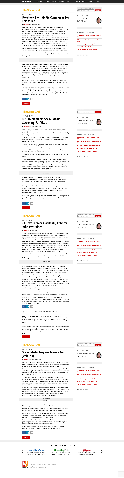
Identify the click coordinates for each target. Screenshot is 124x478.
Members (61, 1)
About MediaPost (34, 462)
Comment (26, 103)
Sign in (78, 1)
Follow (98, 1)
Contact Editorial (48, 462)
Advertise (91, 1)
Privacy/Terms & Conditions (71, 462)
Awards (54, 1)
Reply (23, 333)
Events (48, 1)
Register (84, 1)
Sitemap (62, 462)
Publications (40, 1)
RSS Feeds (56, 462)
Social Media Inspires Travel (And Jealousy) (88, 44)
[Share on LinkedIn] (27, 99)
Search (72, 1)
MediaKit (41, 462)
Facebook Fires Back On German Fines (87, 47)
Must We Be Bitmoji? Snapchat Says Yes (87, 49)
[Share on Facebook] (24, 99)
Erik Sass (26, 24)
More (67, 1)
